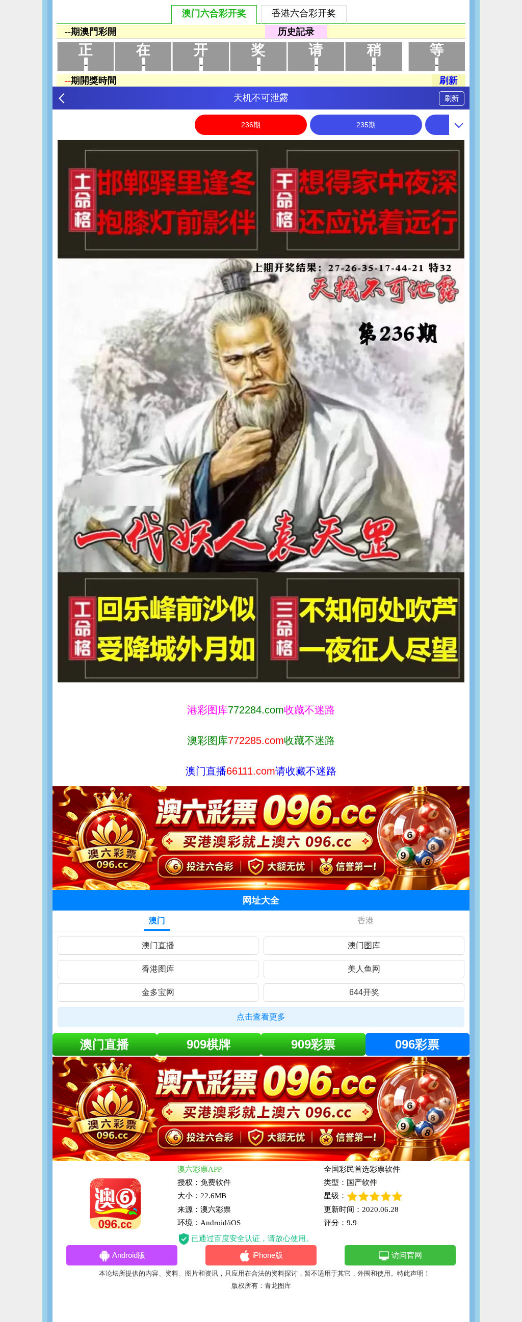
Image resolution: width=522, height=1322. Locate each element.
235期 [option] (366, 125)
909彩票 (313, 1044)
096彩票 (417, 1044)
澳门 (157, 920)
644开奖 (364, 992)
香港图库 (158, 969)
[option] (261, 411)
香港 (365, 920)
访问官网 (407, 1255)
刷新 (452, 98)
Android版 (128, 1255)
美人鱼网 (364, 969)
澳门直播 (158, 945)
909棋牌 (209, 1044)
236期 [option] (250, 125)
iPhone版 (267, 1255)
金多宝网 (158, 992)
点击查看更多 (261, 1016)
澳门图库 (364, 945)
